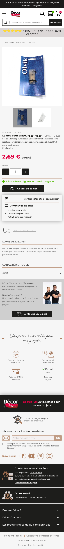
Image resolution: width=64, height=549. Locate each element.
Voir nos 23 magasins (32, 5)
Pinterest (40, 456)
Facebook (23, 456)
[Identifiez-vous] (42, 13)
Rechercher (55, 22)
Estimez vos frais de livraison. (24, 231)
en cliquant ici (39, 497)
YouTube (31, 456)
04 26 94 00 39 (36, 472)
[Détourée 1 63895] (22, 118)
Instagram (49, 456)
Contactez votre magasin (26, 482)
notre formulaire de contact (37, 479)
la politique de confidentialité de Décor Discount (33, 447)
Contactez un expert (35, 313)
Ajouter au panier (26, 188)
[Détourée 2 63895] (41, 118)
